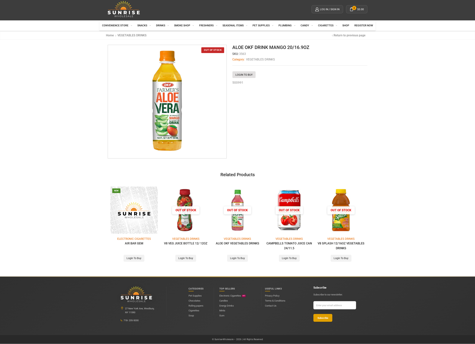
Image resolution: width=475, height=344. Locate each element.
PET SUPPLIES (261, 25)
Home (110, 35)
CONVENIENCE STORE (115, 25)
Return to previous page (350, 35)
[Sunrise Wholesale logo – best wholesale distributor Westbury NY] (124, 9)
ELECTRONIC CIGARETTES (134, 239)
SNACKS (142, 25)
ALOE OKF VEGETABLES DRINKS (237, 243)
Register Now (363, 25)
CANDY (305, 25)
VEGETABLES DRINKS (132, 35)
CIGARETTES (325, 25)
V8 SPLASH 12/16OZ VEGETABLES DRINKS (341, 246)
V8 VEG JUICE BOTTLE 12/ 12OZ (185, 243)
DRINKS (160, 25)
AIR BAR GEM (134, 243)
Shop (345, 25)
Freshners (206, 25)
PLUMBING (285, 25)
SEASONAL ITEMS (233, 25)
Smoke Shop (182, 25)
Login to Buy (244, 74)
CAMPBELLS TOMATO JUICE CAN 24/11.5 (289, 246)
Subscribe (322, 318)
